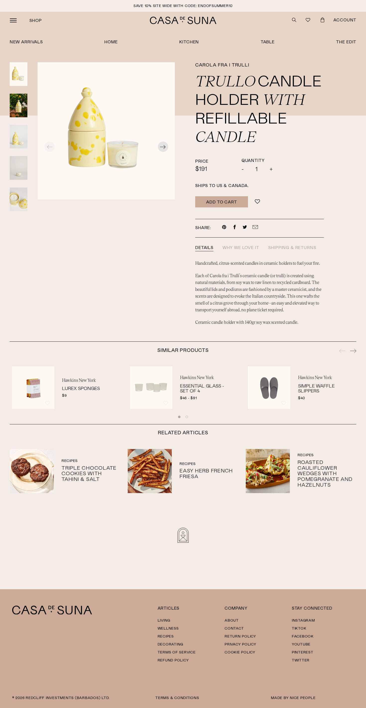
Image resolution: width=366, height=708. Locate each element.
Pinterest (302, 652)
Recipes (166, 636)
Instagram (303, 620)
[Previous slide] (342, 351)
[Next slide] (163, 147)
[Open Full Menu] (13, 20)
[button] (179, 417)
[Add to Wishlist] (257, 202)
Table (268, 41)
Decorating (170, 644)
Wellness (168, 628)
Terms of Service (177, 652)
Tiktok (299, 628)
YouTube (301, 644)
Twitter (300, 660)
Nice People (302, 698)
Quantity (253, 160)
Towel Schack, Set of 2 (204, 388)
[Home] (52, 613)
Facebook (303, 636)
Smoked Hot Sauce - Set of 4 (87, 388)
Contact (234, 628)
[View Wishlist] (308, 20)
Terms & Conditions (177, 698)
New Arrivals (26, 41)
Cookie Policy (240, 652)
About (232, 620)
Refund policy (173, 660)
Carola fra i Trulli (222, 64)
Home (111, 41)
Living (164, 620)
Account (344, 19)
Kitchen (189, 41)
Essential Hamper (320, 388)
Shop (35, 20)
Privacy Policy (240, 644)
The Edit (346, 41)
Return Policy (240, 636)
